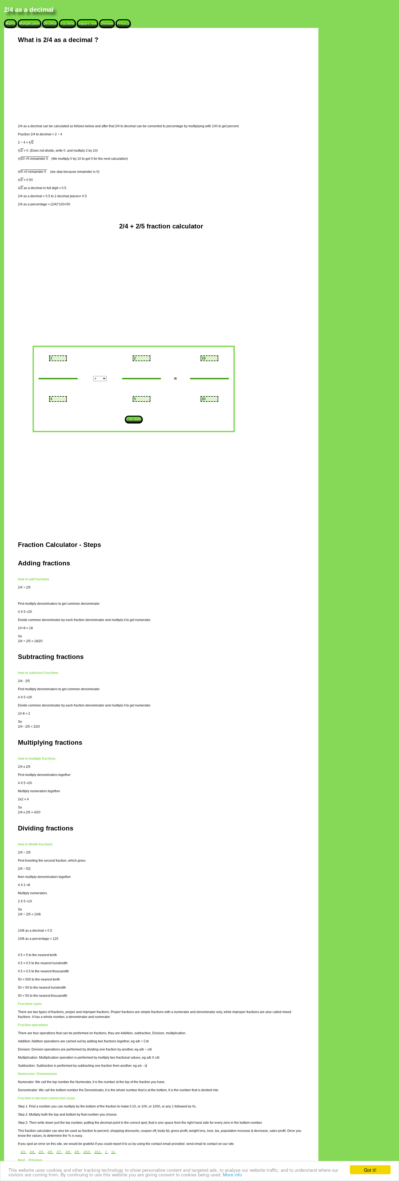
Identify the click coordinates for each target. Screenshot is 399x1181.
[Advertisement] (149, 85)
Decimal (50, 24)
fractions (67, 24)
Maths (10, 24)
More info (232, 1174)
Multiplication (29, 24)
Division (107, 24)
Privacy (123, 24)
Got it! (370, 1169)
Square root (87, 24)
